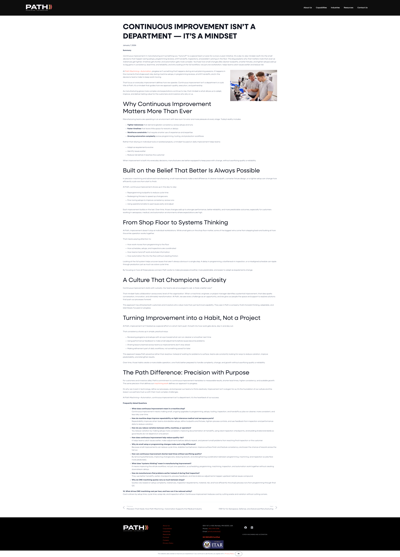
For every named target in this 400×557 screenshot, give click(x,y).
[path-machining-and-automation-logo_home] (38, 8)
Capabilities (167, 529)
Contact (166, 537)
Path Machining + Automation (138, 71)
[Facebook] (245, 527)
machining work (161, 383)
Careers (166, 540)
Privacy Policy (168, 543)
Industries (166, 531)
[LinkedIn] (252, 527)
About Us (166, 526)
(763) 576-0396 (213, 529)
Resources (166, 534)
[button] (313, 8)
